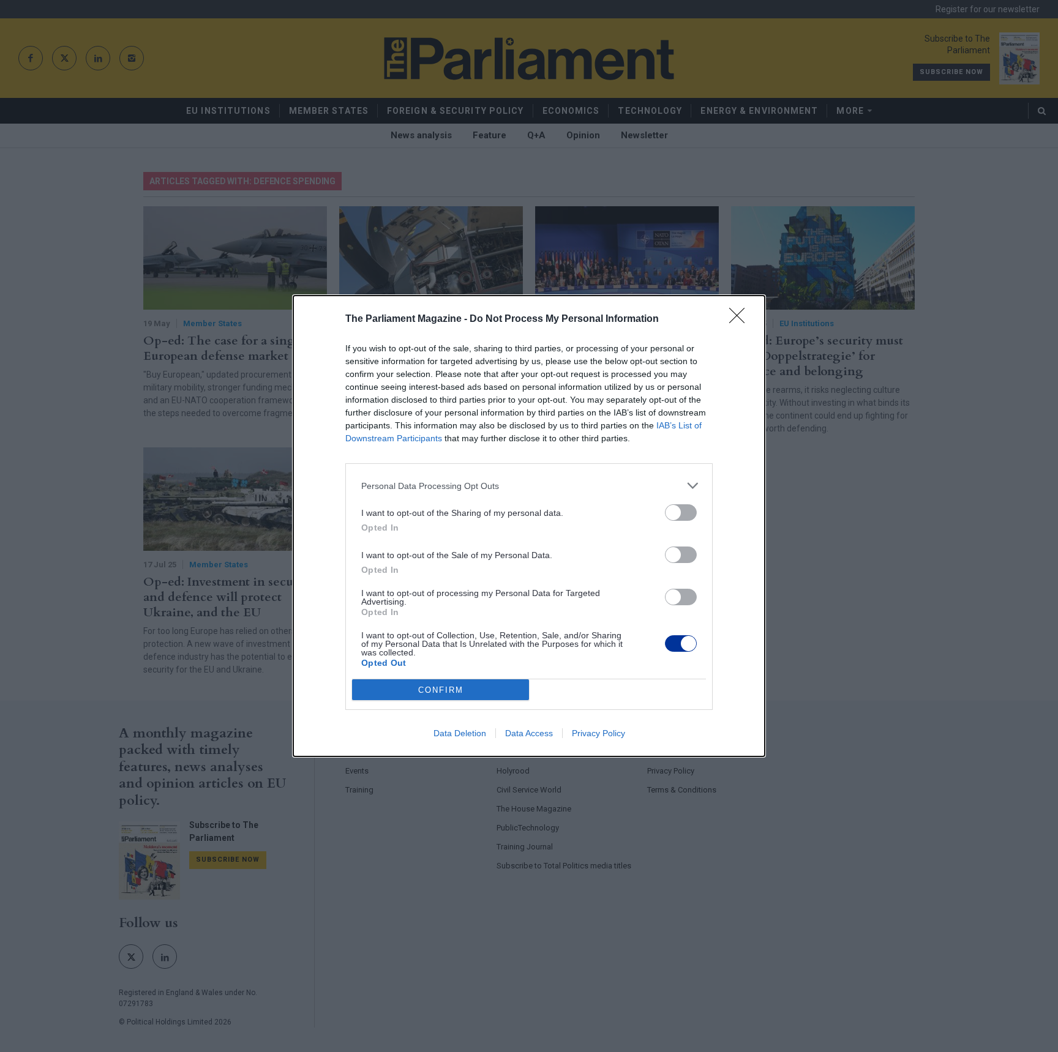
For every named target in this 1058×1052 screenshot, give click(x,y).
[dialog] (529, 526)
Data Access (529, 733)
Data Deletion (459, 733)
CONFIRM (440, 690)
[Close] (740, 319)
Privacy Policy (598, 733)
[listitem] (529, 485)
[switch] (681, 512)
